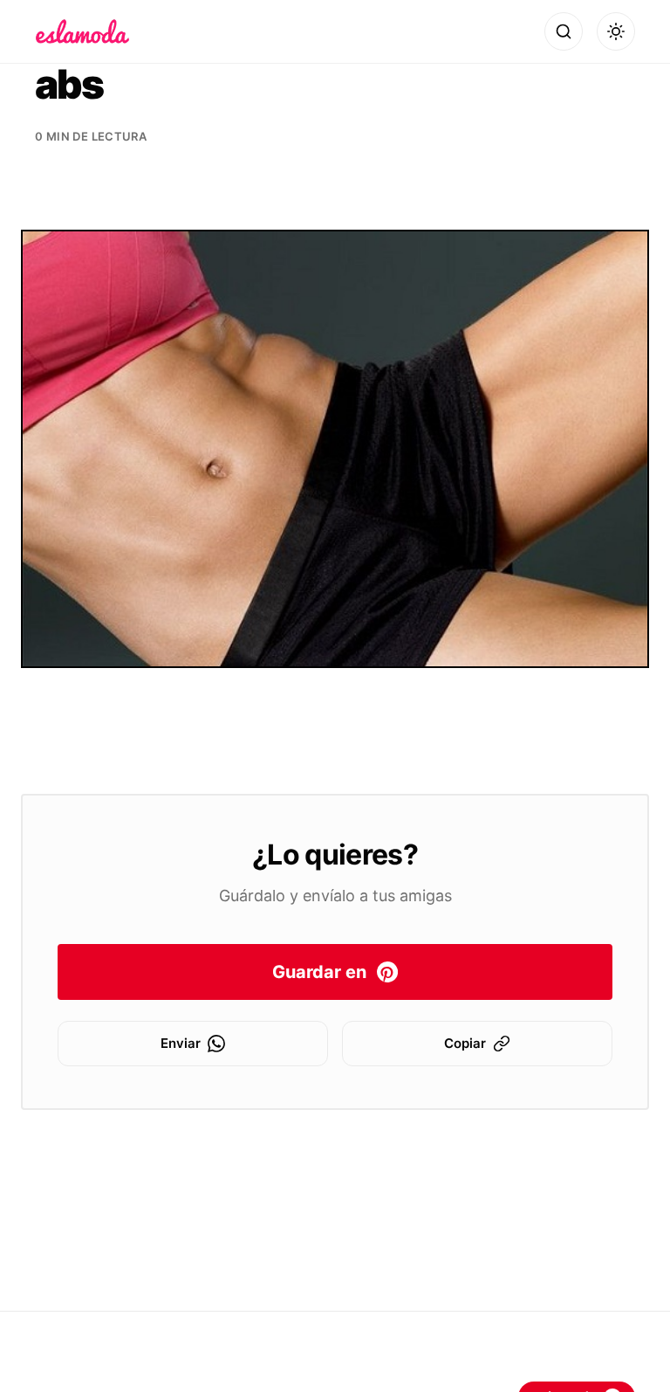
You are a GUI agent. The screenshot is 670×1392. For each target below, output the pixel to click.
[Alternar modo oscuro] (616, 31)
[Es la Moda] (82, 31)
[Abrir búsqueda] (563, 31)
